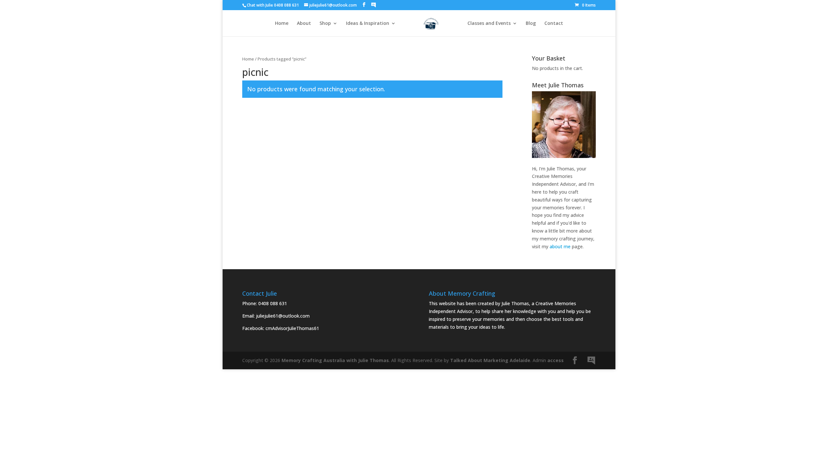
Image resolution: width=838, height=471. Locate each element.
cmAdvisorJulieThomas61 (292, 328)
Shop (325, 23)
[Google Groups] (373, 5)
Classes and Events (489, 23)
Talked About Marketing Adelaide (490, 360)
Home (281, 23)
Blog (531, 23)
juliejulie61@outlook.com (283, 316)
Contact (553, 23)
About (304, 23)
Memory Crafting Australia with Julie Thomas (335, 360)
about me (560, 246)
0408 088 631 (272, 303)
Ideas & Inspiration (367, 23)
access (555, 360)
